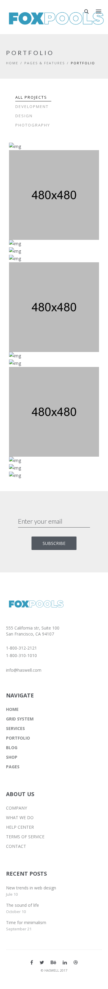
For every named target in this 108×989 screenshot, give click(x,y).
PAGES (13, 766)
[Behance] (53, 962)
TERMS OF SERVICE (25, 836)
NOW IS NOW (39, 481)
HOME (12, 709)
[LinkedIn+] (65, 962)
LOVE (30, 272)
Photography (32, 125)
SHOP (11, 757)
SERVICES (15, 728)
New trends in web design (31, 888)
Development (32, 106)
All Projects (31, 97)
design (30, 488)
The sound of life (22, 905)
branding (33, 279)
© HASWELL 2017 (54, 970)
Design (24, 115)
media (62, 167)
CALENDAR (36, 159)
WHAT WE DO (20, 817)
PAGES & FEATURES (44, 63)
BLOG (11, 747)
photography (37, 167)
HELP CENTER (20, 827)
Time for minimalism (26, 922)
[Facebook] (32, 962)
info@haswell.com (23, 670)
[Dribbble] (75, 962)
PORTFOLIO (18, 738)
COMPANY (16, 808)
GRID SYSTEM (20, 719)
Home (12, 63)
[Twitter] (42, 962)
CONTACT (16, 846)
